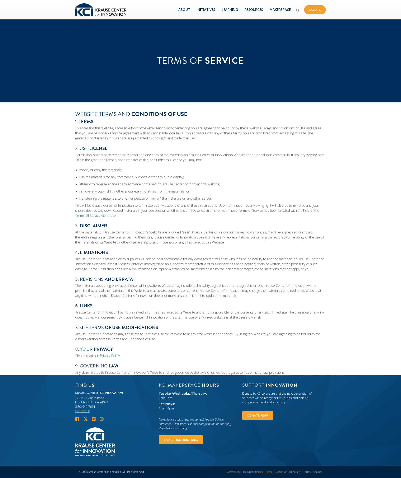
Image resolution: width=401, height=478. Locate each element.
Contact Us (82, 411)
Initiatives (206, 9)
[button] (297, 10)
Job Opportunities (253, 472)
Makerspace (280, 9)
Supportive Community (287, 472)
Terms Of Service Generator (96, 215)
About (184, 9)
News (268, 472)
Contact (317, 472)
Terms (307, 472)
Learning (230, 9)
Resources (254, 9)
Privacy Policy (110, 355)
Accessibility (233, 472)
